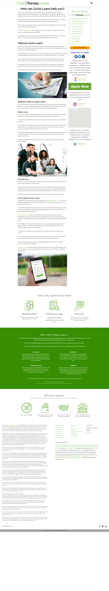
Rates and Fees (74, 436)
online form (33, 319)
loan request (57, 319)
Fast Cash (81, 450)
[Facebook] (76, 56)
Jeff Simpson (82, 79)
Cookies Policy (58, 429)
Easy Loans (69, 447)
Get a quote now (80, 47)
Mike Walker (81, 143)
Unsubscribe (58, 437)
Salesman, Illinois (82, 144)
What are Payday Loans (74, 445)
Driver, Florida (82, 80)
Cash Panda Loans (23, 247)
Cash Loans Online (71, 448)
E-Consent (57, 431)
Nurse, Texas (81, 105)
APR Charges (74, 425)
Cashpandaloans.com (54, 200)
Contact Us (88, 432)
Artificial (71, 456)
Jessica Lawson (82, 103)
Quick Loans (85, 445)
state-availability (59, 433)
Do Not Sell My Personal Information (76, 432)
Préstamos (61, 457)
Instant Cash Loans (60, 445)
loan (24, 50)
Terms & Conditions (59, 425)
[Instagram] (83, 56)
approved (80, 317)
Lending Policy (58, 435)
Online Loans (77, 447)
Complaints (73, 429)
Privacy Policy (58, 427)
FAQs (72, 427)
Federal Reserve (26, 30)
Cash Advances (93, 445)
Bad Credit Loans (86, 447)
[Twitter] (79, 56)
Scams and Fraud (74, 434)
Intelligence (77, 456)
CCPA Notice (69, 457)
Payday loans (22, 114)
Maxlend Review (78, 457)
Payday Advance (60, 447)
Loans (82, 456)
